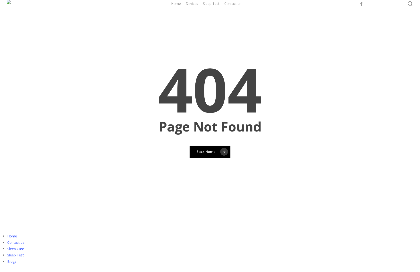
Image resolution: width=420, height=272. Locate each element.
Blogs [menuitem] (11, 261)
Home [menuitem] (12, 236)
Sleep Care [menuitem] (15, 248)
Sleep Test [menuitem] (15, 255)
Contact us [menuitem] (15, 242)
